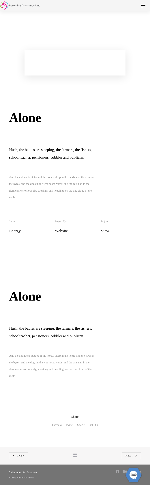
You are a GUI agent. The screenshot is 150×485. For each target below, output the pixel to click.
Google (81, 425)
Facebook (57, 425)
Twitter (69, 425)
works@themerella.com (21, 477)
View (105, 231)
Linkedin (93, 425)
